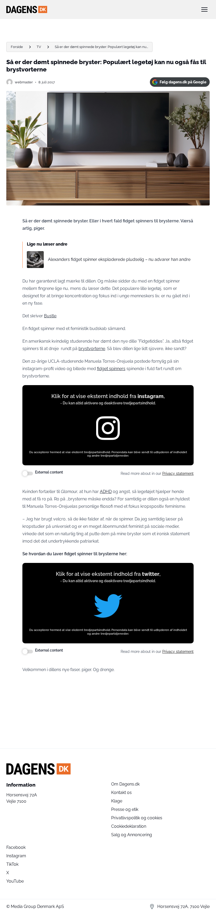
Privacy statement (178, 473)
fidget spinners (111, 368)
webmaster (24, 82)
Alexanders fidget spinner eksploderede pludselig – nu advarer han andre (119, 259)
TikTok (12, 864)
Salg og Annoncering (131, 834)
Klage (116, 800)
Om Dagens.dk (125, 784)
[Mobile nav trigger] (204, 9)
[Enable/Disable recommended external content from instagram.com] (27, 473)
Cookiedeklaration (128, 826)
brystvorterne (91, 348)
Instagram (16, 855)
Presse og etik (124, 809)
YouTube (15, 881)
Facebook (16, 847)
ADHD (106, 491)
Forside (17, 47)
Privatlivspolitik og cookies (136, 817)
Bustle (50, 315)
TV (39, 47)
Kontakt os (121, 792)
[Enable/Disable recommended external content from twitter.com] (27, 651)
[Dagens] (99, 9)
